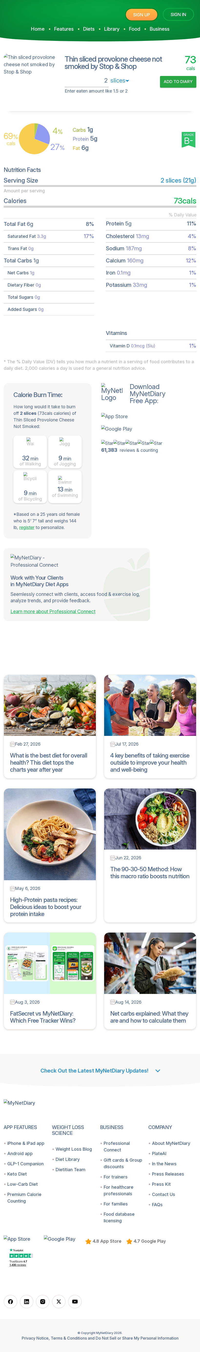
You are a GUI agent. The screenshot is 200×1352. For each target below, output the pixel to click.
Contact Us (163, 1194)
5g (85, 138)
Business (160, 29)
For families (116, 1203)
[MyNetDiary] (40, 12)
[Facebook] (10, 1301)
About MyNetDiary (171, 1143)
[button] (133, 416)
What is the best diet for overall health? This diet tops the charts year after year (48, 762)
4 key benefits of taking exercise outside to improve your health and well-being (149, 762)
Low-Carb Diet (22, 1184)
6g (81, 147)
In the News (164, 1163)
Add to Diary (178, 81)
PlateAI (159, 1153)
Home (38, 29)
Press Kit (161, 1184)
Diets (89, 29)
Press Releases (168, 1173)
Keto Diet (17, 1173)
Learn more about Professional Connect (52, 611)
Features (64, 29)
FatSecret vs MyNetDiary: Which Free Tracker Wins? (42, 1017)
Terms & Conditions (69, 1338)
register (26, 527)
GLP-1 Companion (25, 1163)
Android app (20, 1153)
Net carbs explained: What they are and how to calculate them (149, 1017)
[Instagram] (43, 1301)
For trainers (116, 1176)
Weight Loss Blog (74, 1149)
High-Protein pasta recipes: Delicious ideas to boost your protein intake (45, 906)
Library (112, 29)
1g (83, 129)
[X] (59, 1301)
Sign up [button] (141, 14)
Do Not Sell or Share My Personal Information (137, 1338)
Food (134, 29)
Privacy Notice (35, 1338)
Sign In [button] (178, 14)
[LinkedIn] (26, 1301)
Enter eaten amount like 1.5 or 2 (96, 90)
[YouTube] (75, 1301)
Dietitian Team (70, 1169)
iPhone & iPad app (25, 1143)
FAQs (157, 1204)
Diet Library (68, 1159)
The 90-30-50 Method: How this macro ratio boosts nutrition (150, 873)
